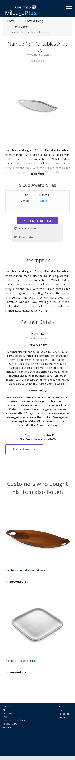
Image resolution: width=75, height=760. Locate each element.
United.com (9, 706)
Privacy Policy (10, 723)
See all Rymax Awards (37, 338)
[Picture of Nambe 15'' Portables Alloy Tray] (37, 105)
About (6, 710)
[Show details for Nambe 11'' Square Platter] (37, 626)
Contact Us (8, 713)
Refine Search (37, 60)
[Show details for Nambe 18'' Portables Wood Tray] (37, 536)
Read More (37, 173)
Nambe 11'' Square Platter (20, 660)
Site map (7, 727)
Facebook (64, 713)
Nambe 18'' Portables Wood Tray (25, 570)
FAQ (5, 717)
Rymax (43, 200)
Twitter (62, 717)
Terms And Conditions (15, 720)
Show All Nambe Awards (37, 54)
